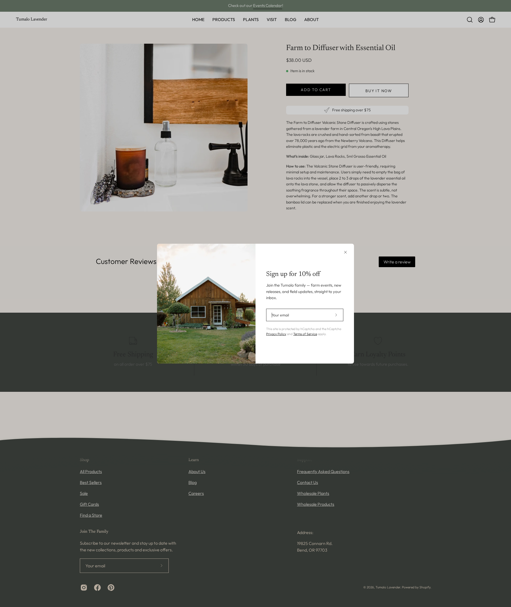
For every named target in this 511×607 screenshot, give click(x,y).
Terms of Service (305, 334)
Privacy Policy (276, 334)
